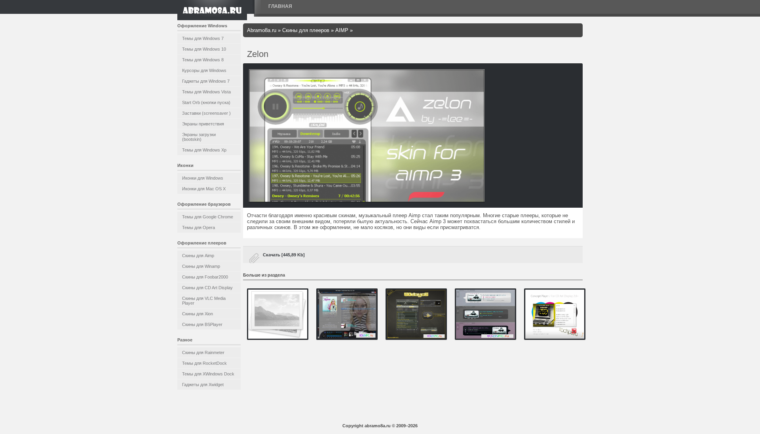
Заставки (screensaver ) (206, 113)
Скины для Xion (197, 313)
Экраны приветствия (203, 123)
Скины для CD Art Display (207, 287)
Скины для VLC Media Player (204, 300)
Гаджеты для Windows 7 (206, 81)
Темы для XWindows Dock (208, 373)
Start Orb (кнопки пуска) (206, 102)
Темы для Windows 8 (203, 59)
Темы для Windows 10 (204, 49)
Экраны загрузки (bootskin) (199, 137)
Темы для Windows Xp (204, 150)
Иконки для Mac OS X (204, 188)
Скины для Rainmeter (203, 352)
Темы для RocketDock (204, 363)
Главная (280, 6)
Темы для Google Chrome (207, 216)
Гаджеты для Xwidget (203, 384)
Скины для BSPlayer (202, 324)
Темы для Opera (198, 227)
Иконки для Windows (202, 178)
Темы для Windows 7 (203, 38)
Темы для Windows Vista (206, 91)
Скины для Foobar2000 (205, 277)
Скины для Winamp (201, 266)
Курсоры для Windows (204, 70)
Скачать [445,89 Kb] (284, 254)
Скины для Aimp (198, 255)
